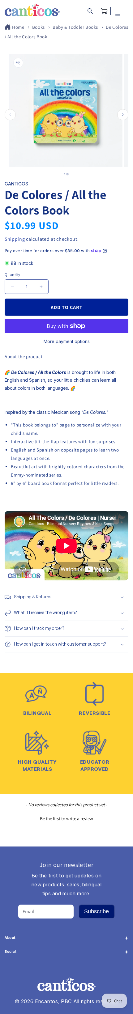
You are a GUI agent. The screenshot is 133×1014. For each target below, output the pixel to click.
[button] (90, 11)
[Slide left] (10, 114)
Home (18, 27)
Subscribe (96, 911)
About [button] (10, 937)
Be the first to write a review (66, 818)
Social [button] (11, 951)
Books (38, 27)
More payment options (67, 341)
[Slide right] (122, 114)
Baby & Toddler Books (75, 27)
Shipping (15, 239)
